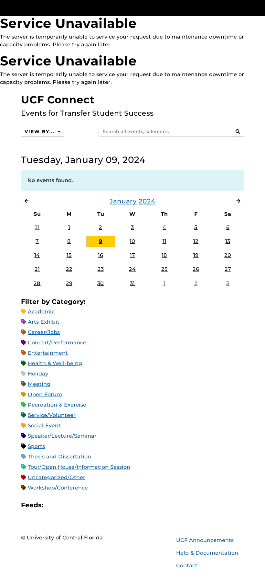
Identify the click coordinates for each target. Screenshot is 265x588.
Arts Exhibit (43, 322)
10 (132, 241)
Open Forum (45, 394)
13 (227, 241)
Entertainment (48, 353)
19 (195, 255)
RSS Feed (73, 505)
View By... (40, 131)
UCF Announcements (205, 540)
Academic (41, 311)
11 (164, 241)
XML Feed (84, 505)
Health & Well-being (55, 363)
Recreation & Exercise (57, 405)
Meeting (39, 384)
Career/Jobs (44, 332)
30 (100, 283)
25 (164, 269)
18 (164, 255)
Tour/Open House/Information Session (79, 467)
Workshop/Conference (58, 488)
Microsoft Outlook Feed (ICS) (62, 505)
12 (195, 241)
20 (227, 255)
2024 (147, 201)
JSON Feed (95, 505)
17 (132, 255)
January (123, 201)
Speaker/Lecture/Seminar (62, 436)
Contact (186, 565)
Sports (36, 446)
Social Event (44, 425)
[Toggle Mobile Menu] (242, 7)
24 (132, 269)
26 (196, 269)
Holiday (38, 374)
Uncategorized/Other (56, 477)
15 (69, 255)
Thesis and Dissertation (59, 457)
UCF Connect (58, 99)
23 (101, 269)
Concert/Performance (57, 343)
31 (37, 227)
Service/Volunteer (52, 415)
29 (69, 283)
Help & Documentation (207, 553)
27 (228, 269)
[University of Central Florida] (64, 8)
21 (37, 269)
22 (69, 269)
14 (37, 255)
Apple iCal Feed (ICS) (51, 505)
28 (37, 283)
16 (100, 255)
